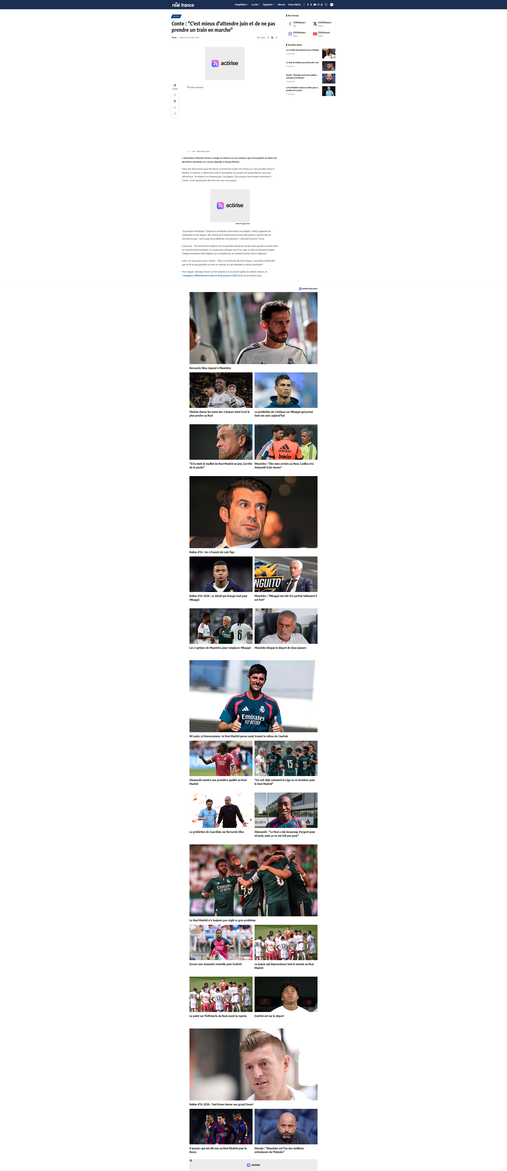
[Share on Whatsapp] (175, 107)
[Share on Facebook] (268, 37)
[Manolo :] (328, 79)
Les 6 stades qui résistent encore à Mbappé (302, 50)
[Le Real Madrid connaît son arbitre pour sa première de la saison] (328, 91)
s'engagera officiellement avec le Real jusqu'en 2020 (210, 275)
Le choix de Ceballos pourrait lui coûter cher (302, 62)
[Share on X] (272, 37)
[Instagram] (318, 5)
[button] (304, 4)
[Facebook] (308, 5)
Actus (176, 16)
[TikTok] (321, 5)
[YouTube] (315, 5)
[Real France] (189, 4)
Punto (174, 37)
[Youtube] (323, 34)
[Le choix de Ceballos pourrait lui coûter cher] (328, 66)
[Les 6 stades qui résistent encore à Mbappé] (328, 53)
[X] (311, 5)
